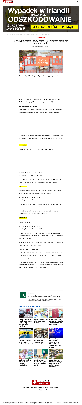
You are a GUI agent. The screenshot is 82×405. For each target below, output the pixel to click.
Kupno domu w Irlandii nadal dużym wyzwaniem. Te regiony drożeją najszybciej (55, 363)
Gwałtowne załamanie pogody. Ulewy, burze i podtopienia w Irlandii (26, 341)
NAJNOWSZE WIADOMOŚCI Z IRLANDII (29, 306)
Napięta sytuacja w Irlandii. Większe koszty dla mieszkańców (25, 362)
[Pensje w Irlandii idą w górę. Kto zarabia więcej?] (41, 313)
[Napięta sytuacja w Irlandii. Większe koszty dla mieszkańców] (26, 354)
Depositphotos (55, 403)
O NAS (41, 2)
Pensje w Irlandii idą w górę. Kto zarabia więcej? (41, 321)
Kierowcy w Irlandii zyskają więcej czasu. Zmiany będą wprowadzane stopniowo (25, 323)
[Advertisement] (41, 88)
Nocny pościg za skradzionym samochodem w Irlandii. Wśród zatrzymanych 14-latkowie (55, 343)
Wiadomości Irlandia (20, 2)
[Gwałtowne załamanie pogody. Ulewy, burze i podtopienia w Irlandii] (26, 333)
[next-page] (21, 369)
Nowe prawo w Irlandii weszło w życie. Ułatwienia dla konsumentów (41, 341)
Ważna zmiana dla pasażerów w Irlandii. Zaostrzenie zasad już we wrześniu (56, 322)
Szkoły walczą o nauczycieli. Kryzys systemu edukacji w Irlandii (40, 362)
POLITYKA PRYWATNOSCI (73, 397)
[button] (77, 2)
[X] (42, 389)
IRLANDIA (30, 2)
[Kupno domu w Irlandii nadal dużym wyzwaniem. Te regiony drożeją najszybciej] (56, 354)
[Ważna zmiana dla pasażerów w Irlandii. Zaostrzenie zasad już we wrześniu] (56, 313)
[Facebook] (36, 389)
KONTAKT (36, 2)
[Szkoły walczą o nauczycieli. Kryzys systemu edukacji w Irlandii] (41, 354)
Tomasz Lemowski (38, 46)
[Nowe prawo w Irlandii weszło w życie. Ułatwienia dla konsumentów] (41, 333)
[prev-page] (19, 369)
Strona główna (10, 34)
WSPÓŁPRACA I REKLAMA (60, 397)
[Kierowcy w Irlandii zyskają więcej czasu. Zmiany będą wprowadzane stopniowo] (26, 313)
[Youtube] (46, 389)
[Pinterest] (39, 389)
